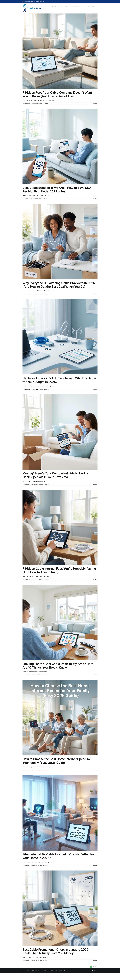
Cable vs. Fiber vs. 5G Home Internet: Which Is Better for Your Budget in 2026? (59, 380)
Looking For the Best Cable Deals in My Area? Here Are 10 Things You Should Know (57, 665)
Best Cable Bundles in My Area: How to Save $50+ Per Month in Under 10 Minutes (57, 189)
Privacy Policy (63, 970)
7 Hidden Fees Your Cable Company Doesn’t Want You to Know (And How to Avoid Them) (57, 94)
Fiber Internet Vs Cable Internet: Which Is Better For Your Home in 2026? (58, 856)
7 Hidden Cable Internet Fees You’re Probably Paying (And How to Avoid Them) (59, 570)
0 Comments (45, 103)
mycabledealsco (27, 103)
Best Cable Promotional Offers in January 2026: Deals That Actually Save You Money (55, 951)
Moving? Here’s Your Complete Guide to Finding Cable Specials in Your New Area (55, 475)
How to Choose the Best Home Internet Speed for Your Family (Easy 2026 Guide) (56, 760)
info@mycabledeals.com (39, 1)
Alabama (40, 103)
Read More (95, 103)
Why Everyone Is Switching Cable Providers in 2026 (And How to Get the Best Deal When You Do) (58, 284)
